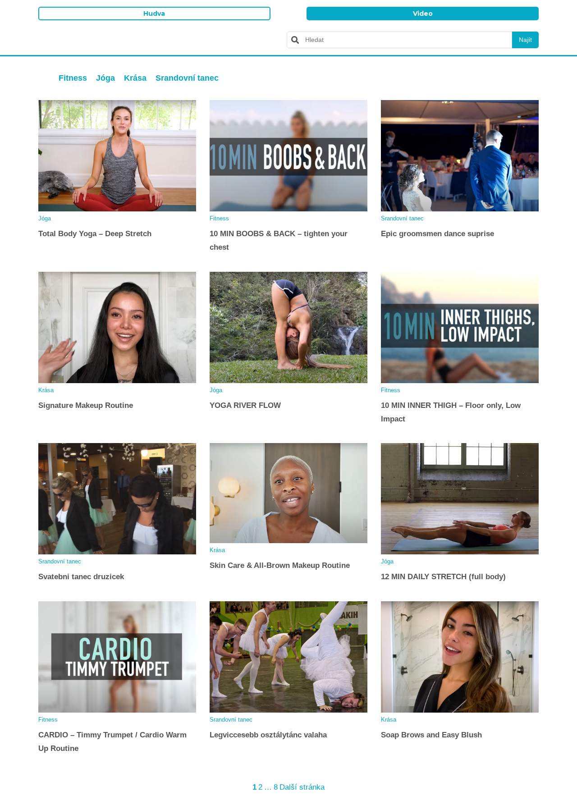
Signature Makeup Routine (85, 405)
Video (423, 13)
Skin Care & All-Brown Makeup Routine (280, 565)
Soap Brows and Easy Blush (431, 735)
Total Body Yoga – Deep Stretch (94, 233)
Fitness (73, 77)
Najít (525, 39)
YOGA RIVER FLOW (245, 405)
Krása (135, 77)
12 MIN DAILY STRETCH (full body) (443, 576)
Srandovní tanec (187, 77)
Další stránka (302, 787)
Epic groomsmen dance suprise (437, 233)
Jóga (105, 77)
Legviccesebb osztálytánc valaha (268, 735)
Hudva (154, 13)
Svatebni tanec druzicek (81, 576)
